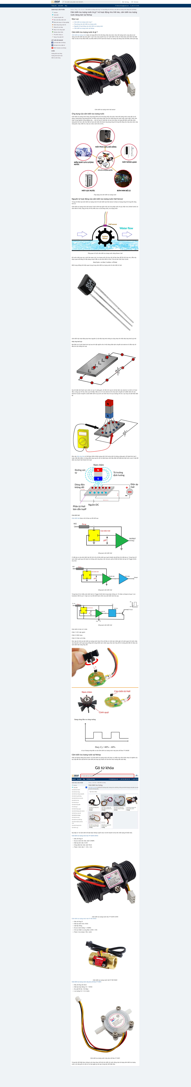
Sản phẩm (60, 5)
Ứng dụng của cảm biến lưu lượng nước (85, 24)
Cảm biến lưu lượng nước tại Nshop (84, 28)
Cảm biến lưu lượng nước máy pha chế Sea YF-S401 (86, 982)
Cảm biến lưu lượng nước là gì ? (83, 22)
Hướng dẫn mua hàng (56, 53)
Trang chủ (53, 5)
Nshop (72, 9)
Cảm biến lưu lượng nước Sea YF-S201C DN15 (85, 835)
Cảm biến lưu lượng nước (79, 35)
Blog (66, 5)
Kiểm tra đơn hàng (55, 57)
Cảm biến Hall (76, 518)
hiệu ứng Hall (81, 456)
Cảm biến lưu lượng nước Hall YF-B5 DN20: (84, 918)
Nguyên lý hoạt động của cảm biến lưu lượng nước (88, 26)
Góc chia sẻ (81, 9)
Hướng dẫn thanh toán (56, 55)
